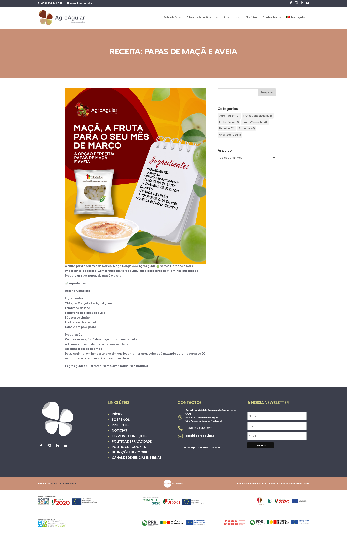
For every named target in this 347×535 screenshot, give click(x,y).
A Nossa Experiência (201, 17)
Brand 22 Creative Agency (64, 483)
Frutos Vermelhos (255, 122)
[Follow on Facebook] (41, 446)
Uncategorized (230, 134)
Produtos (230, 17)
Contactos (269, 17)
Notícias (251, 17)
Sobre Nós (171, 17)
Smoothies (247, 128)
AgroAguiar (229, 115)
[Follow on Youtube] (65, 446)
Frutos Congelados (257, 115)
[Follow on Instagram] (49, 446)
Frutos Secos (229, 122)
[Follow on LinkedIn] (57, 446)
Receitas (227, 128)
